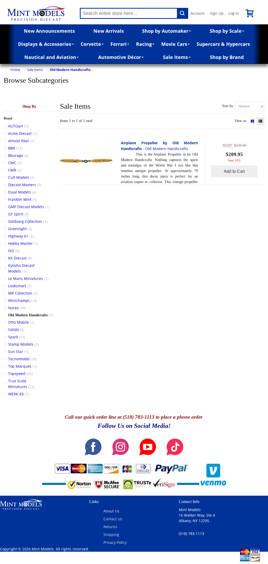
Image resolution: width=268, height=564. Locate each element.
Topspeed (16, 373)
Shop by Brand (227, 57)
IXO (11, 250)
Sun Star (15, 351)
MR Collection (20, 293)
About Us (111, 510)
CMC (12, 162)
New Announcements (49, 31)
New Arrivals (108, 31)
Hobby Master (20, 243)
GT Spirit (15, 214)
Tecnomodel (19, 358)
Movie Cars (174, 44)
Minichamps (19, 300)
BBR (11, 148)
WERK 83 (16, 393)
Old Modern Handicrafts (70, 69)
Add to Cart (234, 171)
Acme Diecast (20, 133)
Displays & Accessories (44, 44)
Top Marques (19, 366)
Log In (233, 13)
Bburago (15, 155)
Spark (13, 336)
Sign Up (217, 13)
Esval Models (19, 192)
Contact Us (112, 518)
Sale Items (175, 57)
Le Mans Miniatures (25, 278)
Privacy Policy (115, 542)
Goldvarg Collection (25, 221)
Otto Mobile (18, 322)
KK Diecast (17, 258)
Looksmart (17, 285)
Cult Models (18, 177)
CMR (12, 170)
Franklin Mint (19, 199)
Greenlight (17, 228)
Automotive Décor (119, 57)
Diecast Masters (22, 184)
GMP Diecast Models (26, 206)
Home (15, 69)
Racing (144, 44)
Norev (13, 307)
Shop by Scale (226, 31)
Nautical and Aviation (50, 57)
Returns (110, 526)
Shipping (111, 534)
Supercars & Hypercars (223, 44)
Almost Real (18, 140)
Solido (13, 329)
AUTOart (15, 126)
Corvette (91, 44)
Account (198, 13)
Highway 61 (18, 236)
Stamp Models (20, 344)
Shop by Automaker (165, 31)
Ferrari (118, 44)
